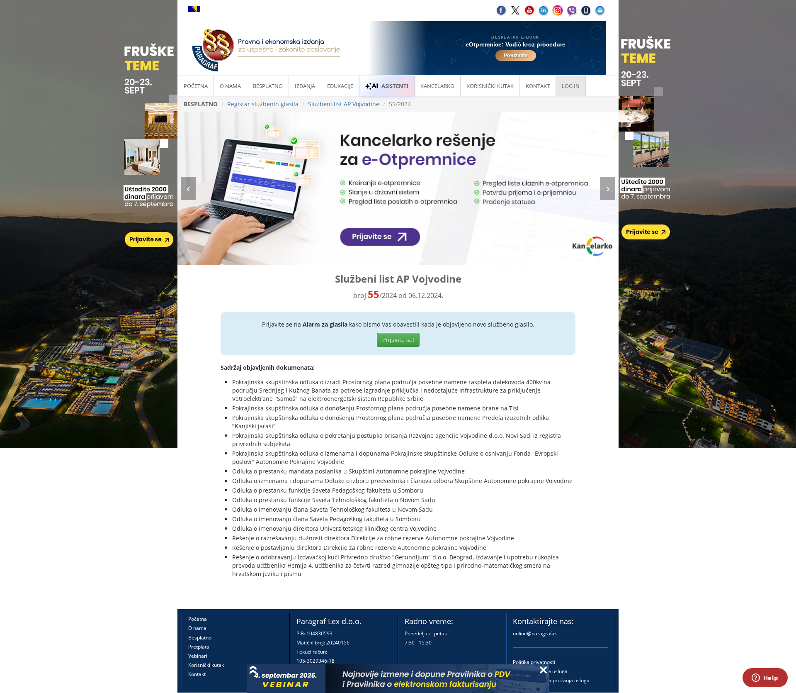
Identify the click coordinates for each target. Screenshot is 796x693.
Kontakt (197, 674)
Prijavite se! (398, 340)
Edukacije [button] (340, 86)
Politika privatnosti (534, 662)
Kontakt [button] (538, 86)
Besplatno (268, 86)
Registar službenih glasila (262, 104)
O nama (230, 86)
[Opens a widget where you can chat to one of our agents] (765, 678)
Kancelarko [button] (437, 86)
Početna (196, 86)
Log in (571, 86)
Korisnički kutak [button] (490, 86)
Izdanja (305, 86)
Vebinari (197, 655)
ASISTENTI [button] (394, 86)
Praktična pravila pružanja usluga (551, 680)
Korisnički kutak (206, 665)
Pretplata (198, 646)
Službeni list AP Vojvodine (343, 104)
